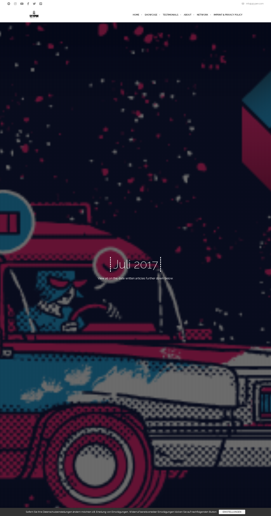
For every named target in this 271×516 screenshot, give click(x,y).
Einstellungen (232, 512)
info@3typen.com (255, 3)
